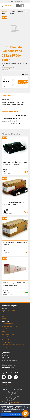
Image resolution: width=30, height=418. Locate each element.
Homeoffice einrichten (7, 323)
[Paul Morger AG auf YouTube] (5, 378)
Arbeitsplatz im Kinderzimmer (9, 326)
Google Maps (5, 384)
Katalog (10, 11)
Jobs (3, 316)
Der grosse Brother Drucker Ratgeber (11, 337)
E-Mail (3, 312)
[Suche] (18, 5)
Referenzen (5, 318)
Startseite (4, 11)
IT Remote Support (6, 347)
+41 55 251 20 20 (10, 310)
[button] (13, 80)
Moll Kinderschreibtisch (8, 334)
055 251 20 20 (16, 1)
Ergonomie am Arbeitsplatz (9, 329)
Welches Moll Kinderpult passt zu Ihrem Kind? (13, 344)
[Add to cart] (25, 172)
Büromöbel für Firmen (7, 342)
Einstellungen (16, 414)
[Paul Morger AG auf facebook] (11, 378)
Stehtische (4, 331)
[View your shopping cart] (22, 5)
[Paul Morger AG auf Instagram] (17, 378)
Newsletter (4, 315)
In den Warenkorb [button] (24, 82)
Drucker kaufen (6, 339)
